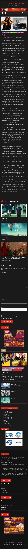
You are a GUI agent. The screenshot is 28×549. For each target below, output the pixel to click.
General (10, 369)
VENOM (24, 197)
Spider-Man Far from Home (7, 505)
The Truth (3, 507)
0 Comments (19, 37)
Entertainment (20, 32)
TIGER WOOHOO (14, 384)
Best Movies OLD (6, 32)
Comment (4, 272)
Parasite (4, 218)
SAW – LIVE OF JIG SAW (8, 197)
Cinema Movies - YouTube (7, 486)
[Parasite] (14, 204)
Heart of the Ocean (8, 47)
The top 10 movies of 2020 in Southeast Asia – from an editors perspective (13, 257)
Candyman (3, 500)
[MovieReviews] (2, 12)
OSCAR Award (4, 490)
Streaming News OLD (17, 369)
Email (2, 299)
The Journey (5, 238)
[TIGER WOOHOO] (5, 383)
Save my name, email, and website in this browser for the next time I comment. (13, 317)
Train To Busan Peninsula (7, 503)
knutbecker (13, 37)
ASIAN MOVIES (12, 368)
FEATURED (5, 369)
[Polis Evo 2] (5, 390)
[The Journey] (14, 224)
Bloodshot (3, 509)
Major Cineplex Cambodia (7, 483)
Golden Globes (4, 492)
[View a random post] (25, 12)
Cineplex (3, 488)
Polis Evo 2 (13, 391)
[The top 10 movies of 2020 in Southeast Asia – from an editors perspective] (14, 243)
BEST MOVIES (13, 32)
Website (3, 307)
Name (3, 292)
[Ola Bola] (14, 353)
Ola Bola (5, 372)
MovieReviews (14, 3)
